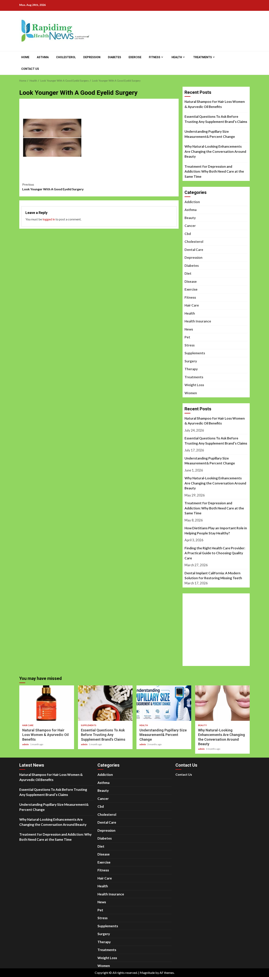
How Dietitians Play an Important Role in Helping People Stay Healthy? (216, 530)
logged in (49, 219)
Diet (188, 273)
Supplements (195, 353)
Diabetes (114, 57)
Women (191, 393)
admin (25, 744)
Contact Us (30, 68)
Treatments (202, 57)
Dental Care (194, 250)
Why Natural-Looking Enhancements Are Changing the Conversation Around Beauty (215, 151)
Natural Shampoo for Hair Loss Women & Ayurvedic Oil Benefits (215, 104)
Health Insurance (198, 321)
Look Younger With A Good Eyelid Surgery (53, 186)
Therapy (191, 369)
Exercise (135, 57)
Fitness (154, 57)
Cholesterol (66, 57)
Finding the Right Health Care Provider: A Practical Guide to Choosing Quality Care (215, 553)
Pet (187, 337)
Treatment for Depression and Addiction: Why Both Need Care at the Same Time (214, 171)
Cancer (190, 226)
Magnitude (147, 972)
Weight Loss (194, 385)
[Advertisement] (99, 111)
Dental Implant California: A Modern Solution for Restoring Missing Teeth (213, 575)
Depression (91, 57)
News (189, 329)
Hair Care (192, 305)
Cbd (188, 234)
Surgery (191, 361)
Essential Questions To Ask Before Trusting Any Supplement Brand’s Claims (216, 119)
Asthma (43, 57)
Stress (190, 345)
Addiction (192, 202)
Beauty (190, 218)
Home (25, 57)
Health (177, 57)
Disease (191, 281)
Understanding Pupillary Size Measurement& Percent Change (210, 134)
